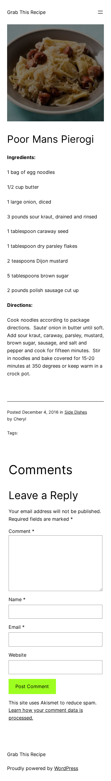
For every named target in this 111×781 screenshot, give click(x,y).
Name (17, 599)
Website (17, 655)
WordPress (66, 768)
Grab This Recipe (26, 12)
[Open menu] (100, 12)
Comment (21, 531)
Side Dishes (76, 412)
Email (17, 627)
